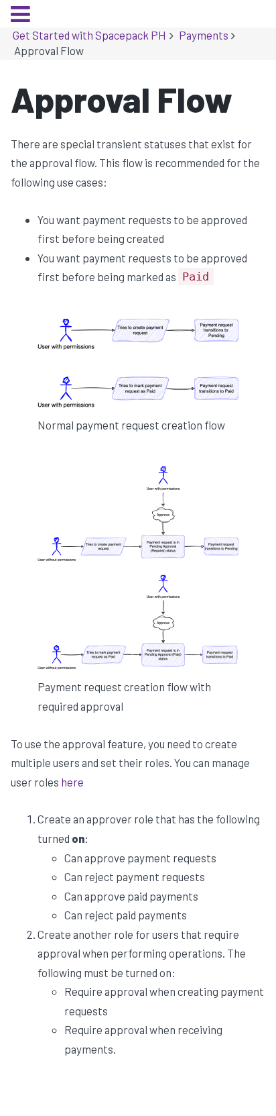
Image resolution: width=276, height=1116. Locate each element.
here (72, 782)
